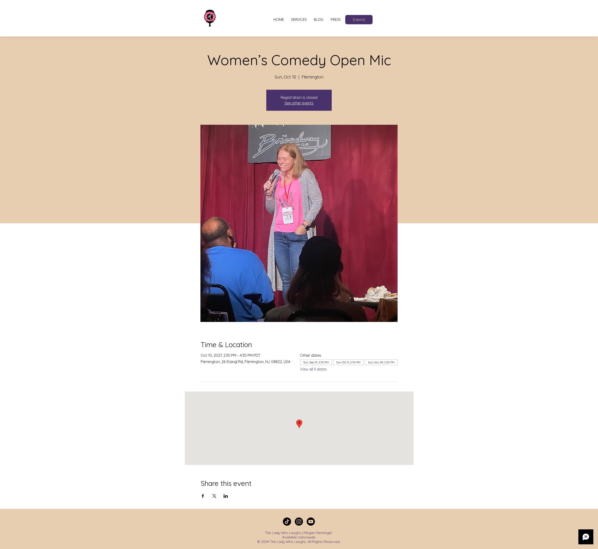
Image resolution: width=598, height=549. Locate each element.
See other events (299, 103)
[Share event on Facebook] (203, 496)
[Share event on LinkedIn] (226, 496)
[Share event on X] (214, 496)
